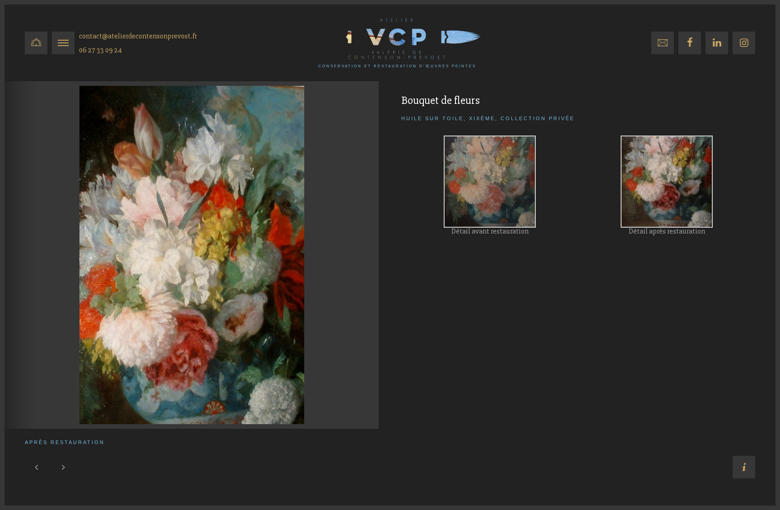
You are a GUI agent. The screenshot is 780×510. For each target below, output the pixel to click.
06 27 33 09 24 (100, 50)
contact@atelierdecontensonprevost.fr (138, 36)
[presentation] (36, 467)
